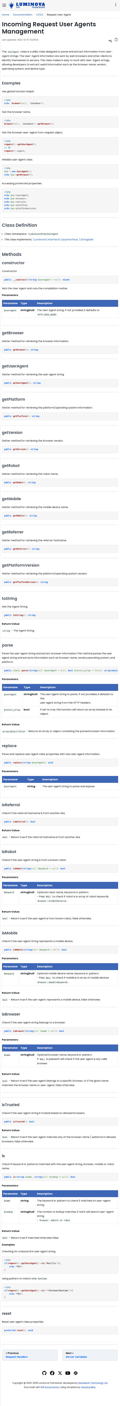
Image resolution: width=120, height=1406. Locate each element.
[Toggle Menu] (4, 5)
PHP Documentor (50, 1387)
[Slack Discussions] (76, 1374)
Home (5, 14)
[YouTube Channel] (67, 1374)
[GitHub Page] (44, 1374)
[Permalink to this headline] (48, 31)
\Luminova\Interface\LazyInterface (55, 239)
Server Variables (76, 1355)
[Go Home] (27, 4)
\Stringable (86, 239)
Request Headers (17, 1355)
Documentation (22, 14)
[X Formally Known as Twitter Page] (60, 1374)
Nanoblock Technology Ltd (92, 1383)
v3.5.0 (39, 14)
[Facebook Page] (52, 1374)
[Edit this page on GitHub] (116, 40)
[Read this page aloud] (110, 40)
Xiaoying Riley (88, 1387)
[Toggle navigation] (115, 5)
